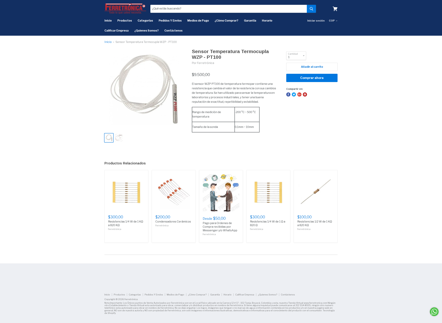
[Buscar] (311, 9)
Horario (267, 20)
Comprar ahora (312, 78)
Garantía (250, 20)
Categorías (145, 20)
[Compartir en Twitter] (294, 94)
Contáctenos (173, 30)
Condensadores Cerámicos (173, 221)
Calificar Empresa (116, 30)
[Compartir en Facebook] (288, 94)
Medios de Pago (198, 20)
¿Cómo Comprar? (226, 20)
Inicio (108, 20)
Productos (124, 20)
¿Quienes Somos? (146, 30)
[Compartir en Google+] (299, 94)
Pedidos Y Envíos (170, 20)
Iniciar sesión (316, 20)
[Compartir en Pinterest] (305, 94)
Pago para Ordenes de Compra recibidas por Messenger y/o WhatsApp (220, 226)
